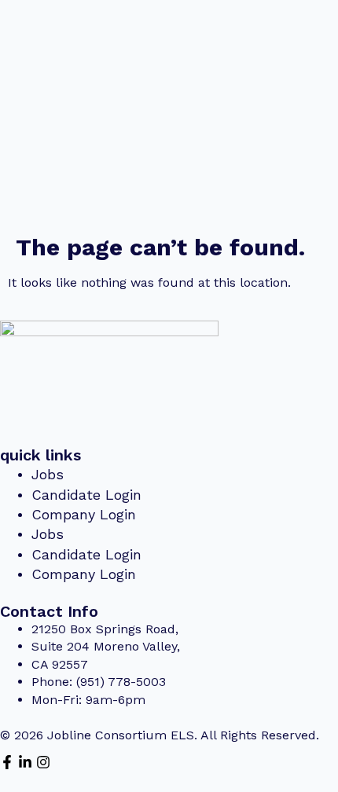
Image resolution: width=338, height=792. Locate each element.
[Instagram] (43, 762)
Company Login (83, 514)
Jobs (47, 474)
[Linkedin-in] (25, 762)
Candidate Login (86, 494)
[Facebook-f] (7, 762)
